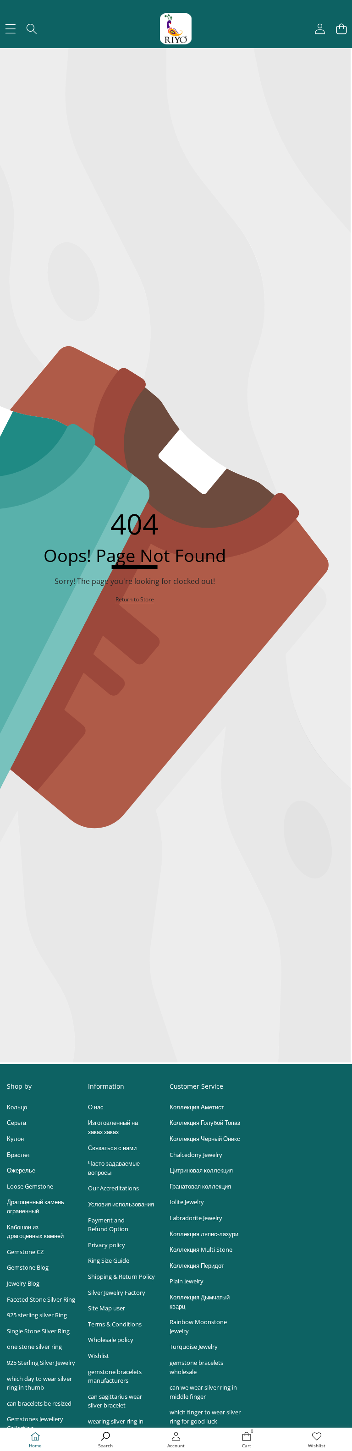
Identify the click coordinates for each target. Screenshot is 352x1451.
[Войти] (319, 28)
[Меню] (10, 28)
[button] (341, 28)
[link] (316, 1440)
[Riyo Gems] (175, 28)
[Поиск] (32, 28)
